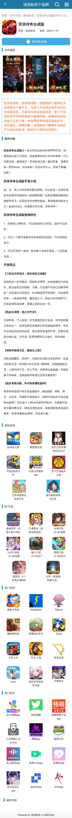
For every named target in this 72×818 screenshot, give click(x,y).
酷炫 (63, 195)
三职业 (10, 273)
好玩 (37, 150)
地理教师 (36, 815)
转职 (62, 237)
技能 (27, 287)
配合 (34, 189)
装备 (55, 161)
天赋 (34, 287)
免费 (14, 408)
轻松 (29, 273)
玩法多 (49, 189)
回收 (32, 375)
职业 (24, 156)
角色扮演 (28, 15)
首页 (4, 15)
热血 (32, 156)
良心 (29, 369)
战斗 (45, 156)
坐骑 (52, 195)
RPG (53, 150)
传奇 (11, 150)
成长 (16, 292)
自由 (50, 281)
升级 (64, 251)
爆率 (6, 413)
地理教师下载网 (36, 4)
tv (15, 206)
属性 (37, 383)
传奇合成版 (17, 181)
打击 (44, 223)
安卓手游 (15, 15)
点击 (52, 298)
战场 (24, 320)
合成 (16, 150)
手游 (58, 150)
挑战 (42, 201)
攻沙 (24, 161)
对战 (49, 223)
